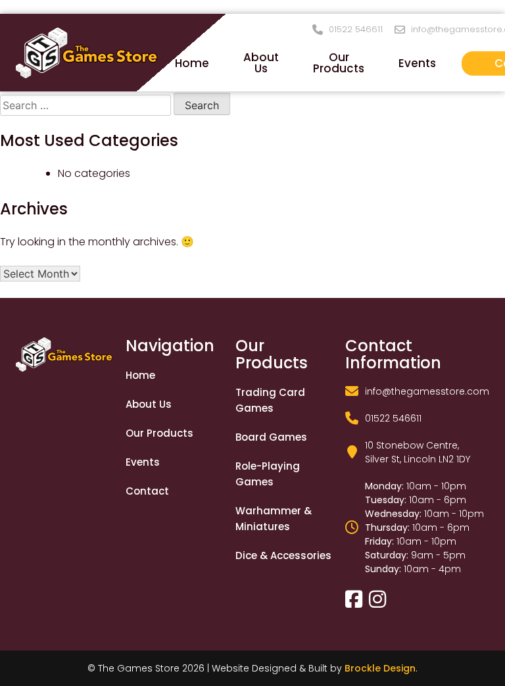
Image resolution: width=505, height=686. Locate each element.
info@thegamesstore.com (427, 391)
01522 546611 (356, 29)
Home (192, 63)
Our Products (338, 62)
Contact (147, 491)
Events (417, 63)
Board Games (271, 437)
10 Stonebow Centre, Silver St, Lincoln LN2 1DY (417, 452)
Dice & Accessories (283, 555)
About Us (261, 62)
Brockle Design (380, 668)
